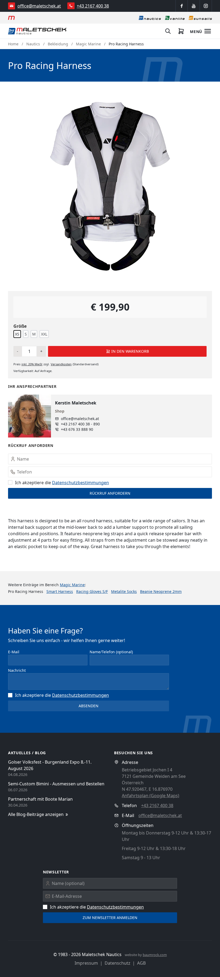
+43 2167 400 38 (93, 6)
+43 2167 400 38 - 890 (80, 423)
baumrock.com (155, 954)
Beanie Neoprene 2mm (161, 591)
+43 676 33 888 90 (77, 429)
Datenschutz (117, 963)
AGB (141, 963)
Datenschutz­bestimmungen (80, 483)
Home (13, 43)
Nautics (33, 43)
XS (17, 334)
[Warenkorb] (181, 31)
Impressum (86, 963)
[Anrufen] (71, 5)
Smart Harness (59, 591)
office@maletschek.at (39, 6)
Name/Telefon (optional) (111, 651)
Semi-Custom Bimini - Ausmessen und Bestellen (56, 784)
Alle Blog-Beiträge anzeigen (36, 814)
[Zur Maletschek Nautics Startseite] (37, 31)
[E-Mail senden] (11, 5)
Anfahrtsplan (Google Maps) (150, 796)
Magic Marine (88, 43)
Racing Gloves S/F (92, 591)
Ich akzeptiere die (62, 483)
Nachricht (17, 670)
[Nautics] (150, 18)
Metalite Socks (124, 591)
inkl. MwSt (31, 364)
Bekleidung (58, 43)
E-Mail (13, 651)
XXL (44, 334)
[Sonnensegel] (200, 18)
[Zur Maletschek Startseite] (11, 18)
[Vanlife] (175, 18)
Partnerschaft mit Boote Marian (40, 799)
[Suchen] (168, 31)
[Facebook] (182, 6)
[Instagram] (206, 6)
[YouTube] (194, 6)
